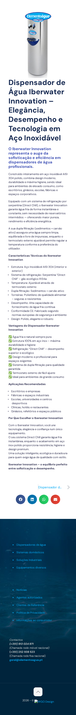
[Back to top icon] (38, 691)
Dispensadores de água (31, 545)
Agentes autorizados (29, 597)
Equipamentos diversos (31, 567)
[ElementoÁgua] (38, 17)
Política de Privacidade (30, 612)
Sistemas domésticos (30, 552)
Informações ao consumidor (34, 620)
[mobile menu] (70, 16)
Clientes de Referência (30, 605)
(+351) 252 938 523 (22, 652)
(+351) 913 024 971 (22, 644)
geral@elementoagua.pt (26, 660)
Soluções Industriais (29, 560)
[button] (20, 499)
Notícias (21, 590)
